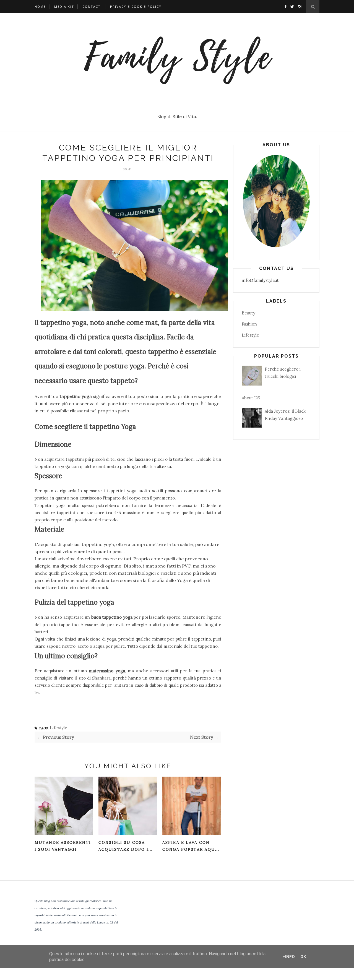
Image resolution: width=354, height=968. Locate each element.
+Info (289, 956)
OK (303, 956)
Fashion (249, 324)
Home (40, 6)
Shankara (101, 678)
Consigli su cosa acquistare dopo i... (125, 846)
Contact (91, 6)
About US (251, 397)
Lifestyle (58, 727)
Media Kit (64, 6)
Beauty (248, 313)
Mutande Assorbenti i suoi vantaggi (63, 846)
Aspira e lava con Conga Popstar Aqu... (190, 846)
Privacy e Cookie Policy (136, 6)
